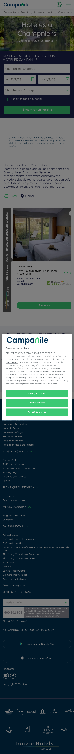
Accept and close (37, 412)
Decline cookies (37, 402)
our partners (12, 362)
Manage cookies (37, 393)
